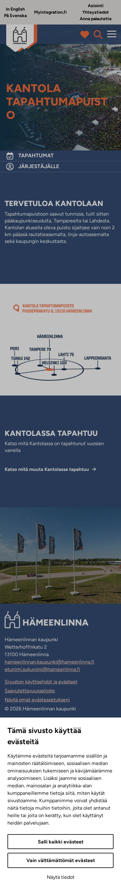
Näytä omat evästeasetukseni (37, 700)
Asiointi (96, 5)
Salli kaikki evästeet (60, 842)
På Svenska (15, 15)
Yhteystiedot (95, 12)
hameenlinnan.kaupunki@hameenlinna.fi (49, 662)
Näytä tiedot (60, 877)
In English (15, 9)
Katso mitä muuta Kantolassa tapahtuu (47, 469)
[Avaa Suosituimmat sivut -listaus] (86, 34)
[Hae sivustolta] (98, 34)
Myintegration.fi (50, 12)
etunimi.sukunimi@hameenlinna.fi (42, 669)
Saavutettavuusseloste (30, 691)
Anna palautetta (95, 18)
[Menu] (111, 34)
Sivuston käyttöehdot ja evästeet (41, 682)
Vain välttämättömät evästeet (60, 860)
